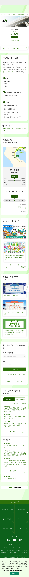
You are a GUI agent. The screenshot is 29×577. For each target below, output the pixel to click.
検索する (15, 369)
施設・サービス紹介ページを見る (18, 374)
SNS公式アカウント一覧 (14, 544)
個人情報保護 (11, 547)
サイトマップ (10, 552)
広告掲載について (23, 552)
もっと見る (13, 431)
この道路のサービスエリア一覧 (13, 381)
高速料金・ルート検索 (7, 509)
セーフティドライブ (22, 528)
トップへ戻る (13, 502)
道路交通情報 (21, 509)
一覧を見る (23, 403)
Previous (11, 265)
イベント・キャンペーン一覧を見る (16, 267)
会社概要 (3, 552)
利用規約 (5, 547)
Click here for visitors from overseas (12, 570)
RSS (17, 403)
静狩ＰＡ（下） (20, 207)
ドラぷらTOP (4, 14)
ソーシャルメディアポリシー (20, 550)
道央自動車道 (21, 14)
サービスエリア (12, 14)
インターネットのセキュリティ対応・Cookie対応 (14, 557)
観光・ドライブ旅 (7, 528)
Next (18, 265)
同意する (14, 573)
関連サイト (16, 552)
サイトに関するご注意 (20, 547)
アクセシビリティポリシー (6, 550)
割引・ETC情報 (7, 519)
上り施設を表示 (15, 40)
